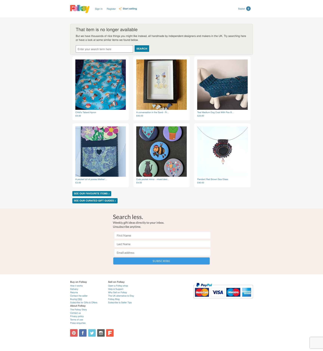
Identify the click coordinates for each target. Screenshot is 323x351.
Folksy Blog (114, 299)
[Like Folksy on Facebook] (83, 333)
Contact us (75, 312)
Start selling (130, 8)
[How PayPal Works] (223, 300)
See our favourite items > (92, 193)
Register (111, 8)
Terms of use (76, 319)
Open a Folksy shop (118, 285)
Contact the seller (78, 295)
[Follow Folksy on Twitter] (92, 333)
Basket (243, 8)
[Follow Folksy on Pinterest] (74, 333)
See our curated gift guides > (95, 200)
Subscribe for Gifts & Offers (83, 302)
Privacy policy (77, 316)
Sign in (98, 8)
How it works (76, 285)
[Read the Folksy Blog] (110, 333)
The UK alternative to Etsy (121, 295)
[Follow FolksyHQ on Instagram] (101, 333)
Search (141, 48)
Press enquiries (78, 323)
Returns (74, 292)
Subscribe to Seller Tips (120, 302)
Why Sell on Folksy (117, 292)
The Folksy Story (78, 309)
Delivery (74, 289)
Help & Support (115, 289)
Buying (76, 299)
